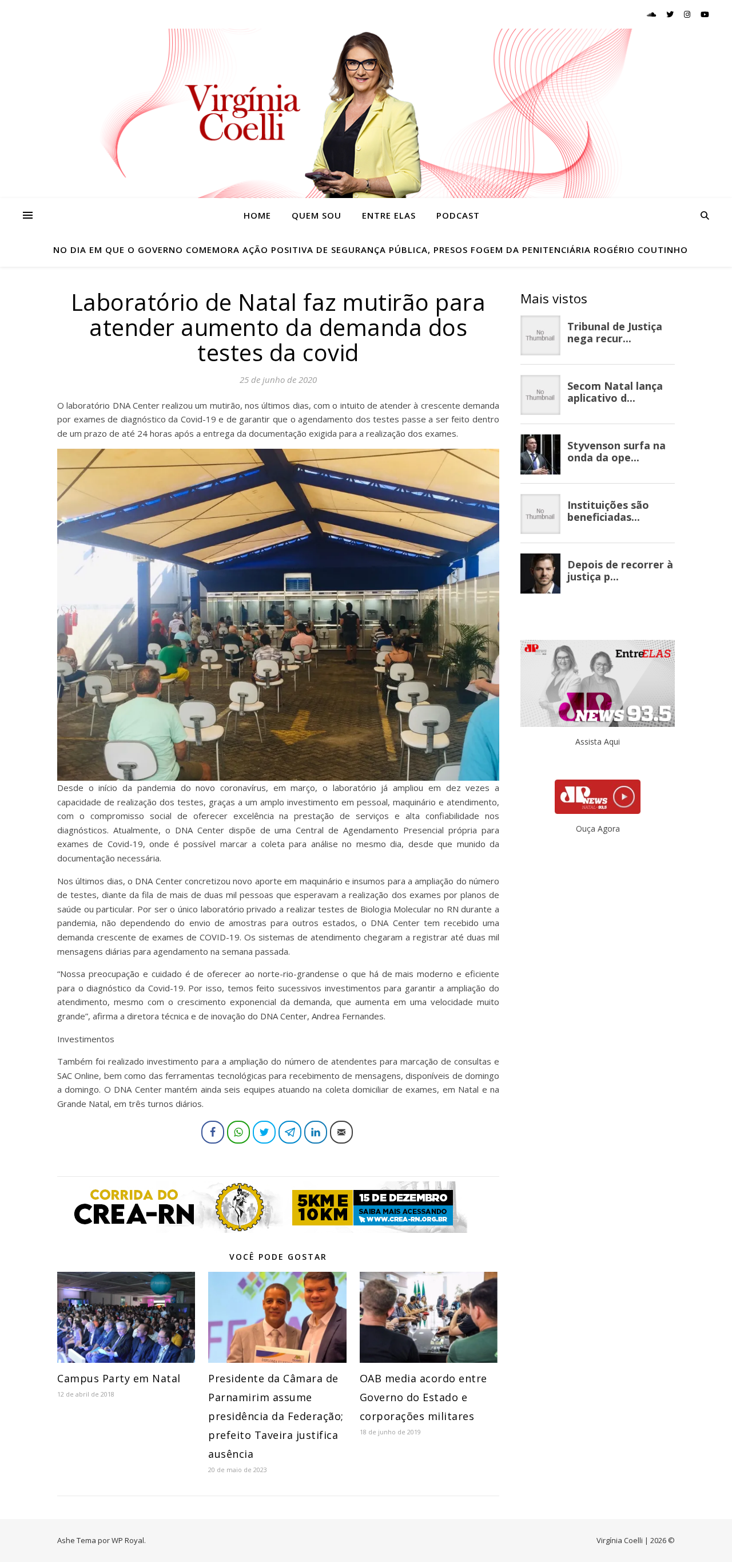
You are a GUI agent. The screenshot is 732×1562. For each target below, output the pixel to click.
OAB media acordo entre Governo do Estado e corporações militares (423, 1397)
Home (257, 215)
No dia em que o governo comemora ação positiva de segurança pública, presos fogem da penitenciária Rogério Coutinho (370, 249)
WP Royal (128, 1540)
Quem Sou (316, 215)
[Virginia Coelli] (366, 113)
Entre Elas (389, 215)
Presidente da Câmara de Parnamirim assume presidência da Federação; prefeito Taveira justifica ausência (276, 1416)
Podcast (458, 215)
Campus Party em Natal (119, 1378)
